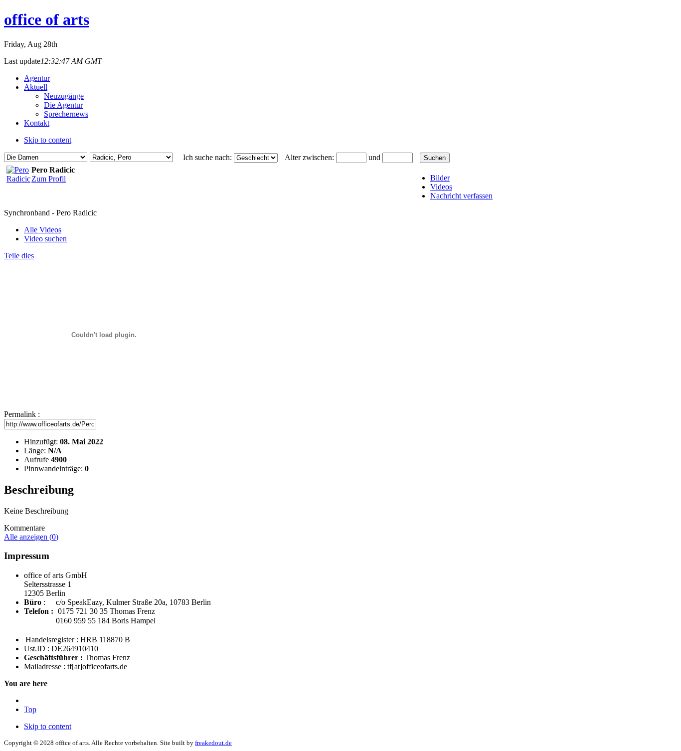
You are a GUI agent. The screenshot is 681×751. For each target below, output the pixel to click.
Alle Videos (42, 229)
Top (30, 709)
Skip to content (47, 140)
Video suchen (45, 238)
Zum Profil (48, 179)
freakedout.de (213, 743)
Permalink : (22, 414)
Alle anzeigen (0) (31, 537)
